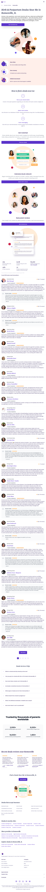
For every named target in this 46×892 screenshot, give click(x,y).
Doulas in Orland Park (20, 825)
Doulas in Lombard (16, 827)
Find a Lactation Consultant (7, 865)
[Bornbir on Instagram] (20, 881)
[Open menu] (44, 1)
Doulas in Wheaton (39, 825)
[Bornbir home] (3, 2)
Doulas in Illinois (7, 5)
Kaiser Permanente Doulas (36, 806)
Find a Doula (4, 861)
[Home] (1, 5)
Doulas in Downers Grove (7, 825)
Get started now (23, 224)
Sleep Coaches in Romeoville (25, 838)
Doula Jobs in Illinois (6, 846)
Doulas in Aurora (30, 825)
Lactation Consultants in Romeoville (29, 836)
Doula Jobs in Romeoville (20, 844)
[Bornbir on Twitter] (26, 881)
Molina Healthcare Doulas (6, 810)
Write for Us (26, 865)
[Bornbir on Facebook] (16, 881)
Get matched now (13, 24)
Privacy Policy (26, 884)
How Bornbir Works (28, 861)
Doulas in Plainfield (17, 823)
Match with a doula (23, 182)
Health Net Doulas (35, 808)
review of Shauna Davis (22, 766)
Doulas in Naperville (27, 823)
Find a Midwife (4, 863)
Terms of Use (19, 884)
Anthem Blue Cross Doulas (36, 810)
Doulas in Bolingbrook (6, 823)
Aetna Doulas (19, 810)
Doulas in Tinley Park (6, 827)
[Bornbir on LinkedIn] (23, 881)
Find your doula (23, 142)
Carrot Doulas (19, 806)
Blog (25, 863)
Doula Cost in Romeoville (7, 844)
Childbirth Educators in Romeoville (9, 838)
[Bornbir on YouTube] (30, 881)
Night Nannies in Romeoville (19, 834)
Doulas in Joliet (37, 823)
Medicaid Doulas (4, 806)
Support (25, 867)
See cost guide (33, 264)
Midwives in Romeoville (6, 834)
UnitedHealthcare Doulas (6, 808)
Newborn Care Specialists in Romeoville (10, 836)
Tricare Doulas (19, 808)
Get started (23, 779)
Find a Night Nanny (5, 867)
